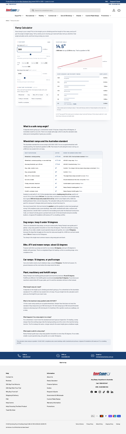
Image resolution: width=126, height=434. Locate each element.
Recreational (30, 15)
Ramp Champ (24, 424)
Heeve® (27, 427)
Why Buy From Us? (12, 391)
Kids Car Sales (21, 427)
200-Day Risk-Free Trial (13, 388)
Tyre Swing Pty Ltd (14, 424)
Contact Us (9, 377)
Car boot (34, 63)
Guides (49, 388)
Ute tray (44, 63)
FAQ (106, 1)
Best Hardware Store (26, 1)
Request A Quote (115, 1)
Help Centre (10, 402)
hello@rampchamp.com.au (104, 357)
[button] (119, 10)
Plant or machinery (37, 98)
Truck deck (26, 66)
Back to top (63, 362)
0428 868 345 (65, 357)
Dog (29, 94)
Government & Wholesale (55, 395)
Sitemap (118, 424)
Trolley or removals (23, 98)
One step (25, 63)
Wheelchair (21, 94)
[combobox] (65, 10)
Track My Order (10, 410)
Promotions (105, 15)
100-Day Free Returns (13, 384)
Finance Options (52, 384)
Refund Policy (99, 424)
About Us (50, 377)
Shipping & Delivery (12, 395)
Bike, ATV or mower (38, 94)
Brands (78, 15)
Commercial (52, 15)
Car (47, 94)
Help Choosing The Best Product (16, 406)
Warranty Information (54, 402)
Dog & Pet (18, 15)
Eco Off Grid (15, 427)
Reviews (8, 380)
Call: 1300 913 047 (11, 4)
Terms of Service (80, 424)
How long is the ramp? (26, 70)
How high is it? (22, 45)
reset (48, 42)
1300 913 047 (26, 357)
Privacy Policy (90, 424)
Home (7, 20)
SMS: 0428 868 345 (114, 4)
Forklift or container (23, 102)
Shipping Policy (109, 424)
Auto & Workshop (66, 15)
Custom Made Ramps (92, 15)
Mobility (41, 15)
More (86, 156)
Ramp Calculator (15, 20)
